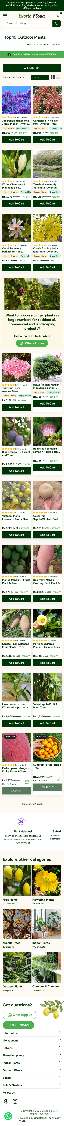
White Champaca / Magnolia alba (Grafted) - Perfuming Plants (15, 186)
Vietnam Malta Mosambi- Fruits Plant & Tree (15, 517)
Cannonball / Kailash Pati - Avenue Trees (45, 122)
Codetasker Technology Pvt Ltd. (39, 1119)
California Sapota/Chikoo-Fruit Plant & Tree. (45, 517)
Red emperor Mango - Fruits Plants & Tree (15, 770)
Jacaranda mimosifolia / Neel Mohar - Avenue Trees (16, 122)
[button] (54, 5)
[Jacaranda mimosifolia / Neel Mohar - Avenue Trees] (16, 100)
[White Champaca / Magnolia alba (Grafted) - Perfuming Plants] (16, 164)
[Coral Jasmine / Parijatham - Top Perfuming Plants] (16, 228)
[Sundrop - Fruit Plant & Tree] (47, 747)
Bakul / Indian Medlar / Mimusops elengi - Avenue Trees (47, 386)
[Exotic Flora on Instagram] (15, 1101)
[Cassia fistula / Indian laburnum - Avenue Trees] (47, 228)
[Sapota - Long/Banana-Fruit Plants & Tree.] (16, 623)
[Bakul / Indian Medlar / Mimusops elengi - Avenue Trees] (47, 367)
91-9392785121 (18, 1025)
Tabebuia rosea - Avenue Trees (12, 389)
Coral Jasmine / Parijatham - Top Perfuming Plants (12, 250)
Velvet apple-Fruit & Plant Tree (45, 706)
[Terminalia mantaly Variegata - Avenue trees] (47, 164)
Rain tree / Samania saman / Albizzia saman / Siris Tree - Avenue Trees (47, 450)
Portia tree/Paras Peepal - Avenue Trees (46, 645)
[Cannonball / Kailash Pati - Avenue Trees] (47, 100)
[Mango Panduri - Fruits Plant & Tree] (16, 559)
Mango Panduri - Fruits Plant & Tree (16, 581)
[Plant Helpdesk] (21, 821)
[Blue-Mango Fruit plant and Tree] (16, 431)
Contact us (54, 44)
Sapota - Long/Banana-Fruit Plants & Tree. (16, 645)
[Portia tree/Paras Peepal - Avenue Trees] (47, 623)
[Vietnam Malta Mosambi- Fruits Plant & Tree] (16, 495)
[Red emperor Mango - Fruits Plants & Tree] (16, 747)
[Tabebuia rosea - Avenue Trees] (16, 367)
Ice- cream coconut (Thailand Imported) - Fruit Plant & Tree (15, 706)
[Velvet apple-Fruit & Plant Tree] (47, 687)
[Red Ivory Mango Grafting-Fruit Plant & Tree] (47, 559)
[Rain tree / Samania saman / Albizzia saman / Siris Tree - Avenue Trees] (47, 431)
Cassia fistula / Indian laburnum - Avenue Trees (46, 250)
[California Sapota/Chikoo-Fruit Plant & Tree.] (47, 495)
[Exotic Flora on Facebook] (6, 1101)
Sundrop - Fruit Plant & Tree (47, 766)
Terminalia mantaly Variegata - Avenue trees (44, 186)
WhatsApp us (34, 343)
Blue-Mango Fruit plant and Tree (16, 453)
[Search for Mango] (56, 23)
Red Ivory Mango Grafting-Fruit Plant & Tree (46, 581)
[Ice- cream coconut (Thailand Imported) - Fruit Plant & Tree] (16, 687)
